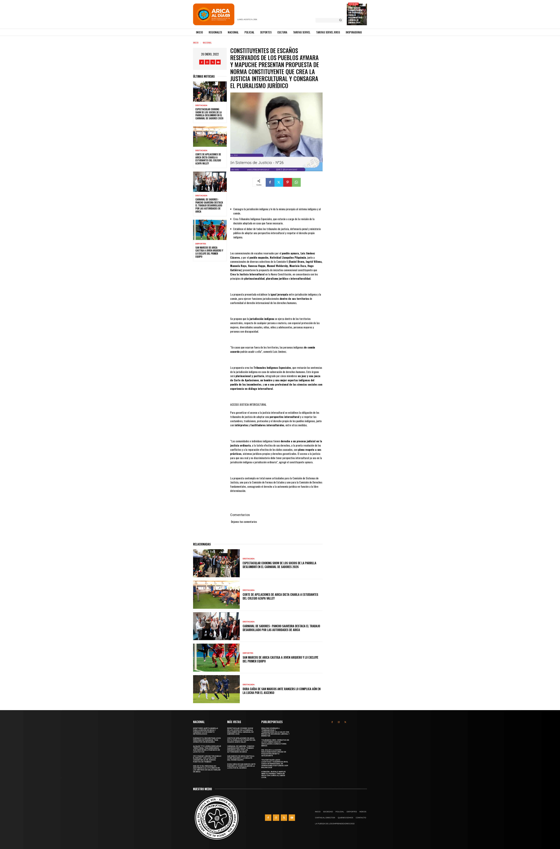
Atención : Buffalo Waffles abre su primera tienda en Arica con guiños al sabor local (273, 774)
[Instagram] (207, 62)
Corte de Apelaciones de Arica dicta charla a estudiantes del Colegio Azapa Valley (208, 159)
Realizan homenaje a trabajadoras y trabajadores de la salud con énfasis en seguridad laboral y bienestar (275, 732)
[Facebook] (201, 62)
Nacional (207, 42)
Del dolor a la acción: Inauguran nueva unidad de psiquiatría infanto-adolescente (273, 753)
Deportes (200, 244)
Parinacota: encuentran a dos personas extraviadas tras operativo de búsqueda (207, 740)
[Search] (340, 20)
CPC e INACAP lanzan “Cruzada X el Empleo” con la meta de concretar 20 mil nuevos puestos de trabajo (207, 759)
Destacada (353, 4)
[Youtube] (218, 62)
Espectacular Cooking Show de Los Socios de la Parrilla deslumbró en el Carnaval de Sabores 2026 (355, 15)
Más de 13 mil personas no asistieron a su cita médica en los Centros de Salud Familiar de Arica (206, 769)
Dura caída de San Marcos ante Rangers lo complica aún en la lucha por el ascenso (282, 691)
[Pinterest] (287, 182)
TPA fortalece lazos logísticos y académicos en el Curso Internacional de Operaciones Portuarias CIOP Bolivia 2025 (274, 763)
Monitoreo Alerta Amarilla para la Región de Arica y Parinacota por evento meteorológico (205, 731)
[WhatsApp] (296, 182)
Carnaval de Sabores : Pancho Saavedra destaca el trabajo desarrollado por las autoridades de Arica (209, 205)
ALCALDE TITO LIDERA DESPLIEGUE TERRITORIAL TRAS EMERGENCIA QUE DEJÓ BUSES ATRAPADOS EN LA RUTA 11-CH (207, 749)
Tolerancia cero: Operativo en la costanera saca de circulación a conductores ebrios (275, 743)
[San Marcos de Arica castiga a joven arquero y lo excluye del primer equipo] (210, 230)
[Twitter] (212, 62)
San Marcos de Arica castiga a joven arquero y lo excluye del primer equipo (209, 252)
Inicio (196, 42)
